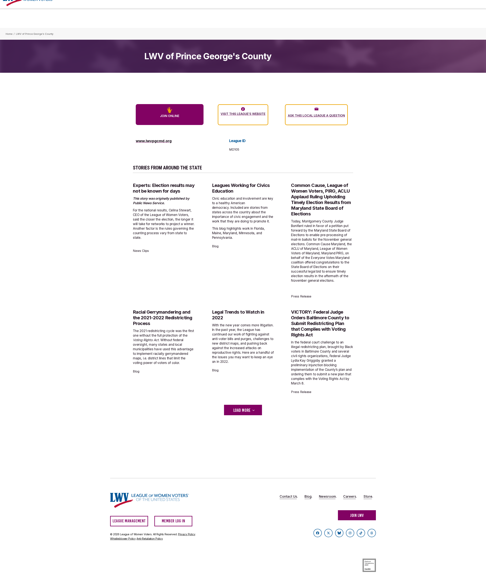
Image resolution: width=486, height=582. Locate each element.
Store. (368, 496)
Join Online (169, 116)
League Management (129, 521)
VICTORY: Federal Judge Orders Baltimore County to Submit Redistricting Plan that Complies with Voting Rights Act (320, 323)
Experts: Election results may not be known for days (163, 188)
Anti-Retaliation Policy (149, 538)
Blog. (308, 496)
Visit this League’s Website (243, 114)
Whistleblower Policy (123, 538)
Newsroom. (328, 496)
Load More (242, 410)
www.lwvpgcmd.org (154, 141)
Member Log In (173, 521)
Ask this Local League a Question (316, 115)
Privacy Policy (186, 534)
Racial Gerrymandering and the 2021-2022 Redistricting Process (162, 317)
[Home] (153, 500)
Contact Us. (289, 496)
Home (9, 33)
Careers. (350, 496)
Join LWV (357, 515)
